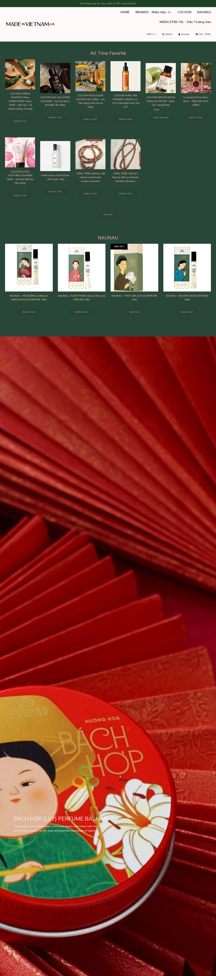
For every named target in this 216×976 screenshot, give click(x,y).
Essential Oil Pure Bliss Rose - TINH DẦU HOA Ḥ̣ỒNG (195, 101)
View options (160, 117)
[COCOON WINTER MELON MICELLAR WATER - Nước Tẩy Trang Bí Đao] (161, 78)
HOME (125, 12)
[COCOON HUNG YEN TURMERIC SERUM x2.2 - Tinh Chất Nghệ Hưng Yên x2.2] (126, 76)
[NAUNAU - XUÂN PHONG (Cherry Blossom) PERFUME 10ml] (82, 268)
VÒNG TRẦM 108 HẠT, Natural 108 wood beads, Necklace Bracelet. (125, 177)
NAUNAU (204, 12)
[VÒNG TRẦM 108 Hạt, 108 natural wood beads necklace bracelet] (90, 154)
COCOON (184, 12)
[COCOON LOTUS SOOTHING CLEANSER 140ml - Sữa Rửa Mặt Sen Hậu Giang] (20, 152)
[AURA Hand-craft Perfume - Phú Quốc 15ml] (55, 156)
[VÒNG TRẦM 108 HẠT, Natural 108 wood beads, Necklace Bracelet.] (126, 154)
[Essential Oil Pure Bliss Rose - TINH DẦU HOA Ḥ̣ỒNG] (196, 78)
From (160, 109)
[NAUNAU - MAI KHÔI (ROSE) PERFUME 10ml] (187, 268)
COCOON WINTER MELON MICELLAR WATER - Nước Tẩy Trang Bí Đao (160, 101)
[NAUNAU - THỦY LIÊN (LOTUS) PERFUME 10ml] (134, 268)
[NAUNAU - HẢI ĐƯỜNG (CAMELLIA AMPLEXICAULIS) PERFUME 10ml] (29, 268)
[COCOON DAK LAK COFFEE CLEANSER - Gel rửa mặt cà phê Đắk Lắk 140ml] (55, 78)
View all (108, 214)
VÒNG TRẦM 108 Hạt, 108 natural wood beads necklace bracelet (90, 177)
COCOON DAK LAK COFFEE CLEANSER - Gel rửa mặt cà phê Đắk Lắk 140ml (55, 101)
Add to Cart (20, 121)
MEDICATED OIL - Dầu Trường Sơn (185, 22)
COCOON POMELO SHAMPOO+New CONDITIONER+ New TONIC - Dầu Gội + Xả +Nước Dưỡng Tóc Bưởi (20, 101)
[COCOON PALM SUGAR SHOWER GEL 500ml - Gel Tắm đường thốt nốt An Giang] (90, 76)
